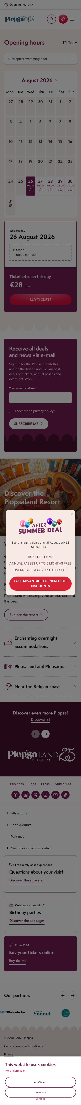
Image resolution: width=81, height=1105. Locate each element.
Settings (40, 1099)
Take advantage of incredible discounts (40, 583)
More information (15, 1070)
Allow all (40, 1082)
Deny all (40, 1092)
